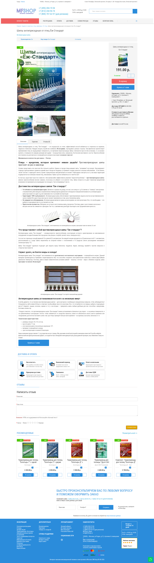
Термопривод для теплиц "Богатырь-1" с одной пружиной (28, 462)
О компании (20, 535)
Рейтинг (19, 423)
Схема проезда (83, 21)
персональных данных (114, 516)
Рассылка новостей (67, 531)
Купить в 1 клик (123, 87)
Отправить (106, 507)
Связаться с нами (44, 538)
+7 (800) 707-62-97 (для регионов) (53, 14)
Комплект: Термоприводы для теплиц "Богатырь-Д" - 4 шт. (126, 462)
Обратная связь (108, 21)
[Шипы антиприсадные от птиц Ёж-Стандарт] (25, 126)
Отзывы (95, 21)
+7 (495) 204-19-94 (47, 8)
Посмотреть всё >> (129, 433)
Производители (44, 526)
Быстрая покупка (52, 466)
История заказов (66, 528)
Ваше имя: (20, 396)
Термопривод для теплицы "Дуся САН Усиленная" (101, 462)
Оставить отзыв (131, 427)
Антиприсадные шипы (23, 35)
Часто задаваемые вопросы (25, 536)
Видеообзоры (21, 548)
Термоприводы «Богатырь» (25, 531)
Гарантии (35, 142)
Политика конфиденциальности (23, 544)
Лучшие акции (21, 529)
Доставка (69, 21)
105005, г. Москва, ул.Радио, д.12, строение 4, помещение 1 (55, 1)
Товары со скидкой (45, 529)
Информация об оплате (24, 540)
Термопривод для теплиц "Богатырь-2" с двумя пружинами (52, 462)
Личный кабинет (66, 526)
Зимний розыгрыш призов (25, 533)
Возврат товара (44, 540)
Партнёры (42, 528)
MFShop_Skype (87, 531)
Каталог (22, 21)
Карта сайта (42, 541)
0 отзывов (78, 39)
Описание (23, 141)
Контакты (20, 546)
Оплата (59, 21)
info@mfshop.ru (88, 533)
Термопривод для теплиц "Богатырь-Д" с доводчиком (77, 462)
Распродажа (47, 21)
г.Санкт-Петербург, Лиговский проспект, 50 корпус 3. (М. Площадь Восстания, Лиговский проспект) (110, 1)
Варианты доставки (23, 541)
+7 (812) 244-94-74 (47, 11)
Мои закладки (65, 529)
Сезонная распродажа (24, 526)
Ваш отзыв (20, 404)
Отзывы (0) (46, 142)
